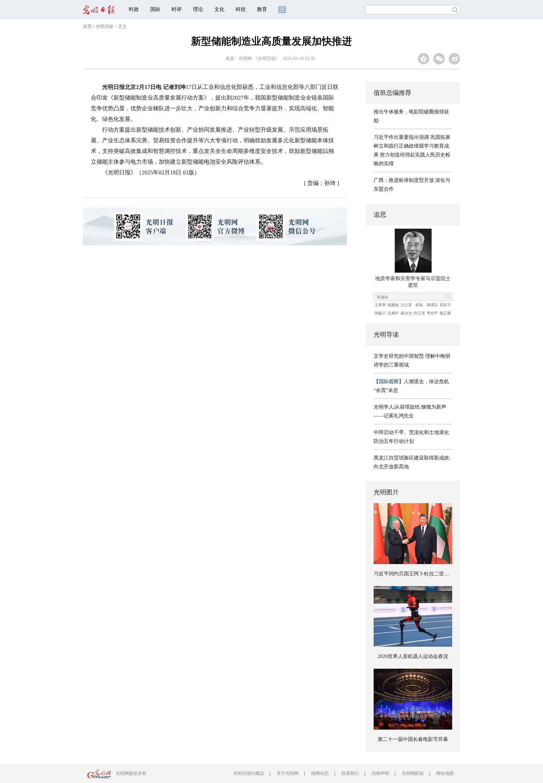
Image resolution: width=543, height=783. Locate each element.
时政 (134, 9)
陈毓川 (380, 313)
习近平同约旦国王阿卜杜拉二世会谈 (414, 573)
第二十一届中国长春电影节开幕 (413, 739)
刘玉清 (419, 313)
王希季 (380, 305)
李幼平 (432, 313)
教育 (262, 9)
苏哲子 (445, 305)
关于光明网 (288, 773)
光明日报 (104, 26)
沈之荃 (406, 305)
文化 (219, 9)
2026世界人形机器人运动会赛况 (413, 656)
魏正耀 (445, 313)
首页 (87, 26)
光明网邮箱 (413, 773)
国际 (155, 9)
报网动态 (320, 773)
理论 (198, 9)
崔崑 (419, 305)
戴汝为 (406, 313)
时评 (177, 9)
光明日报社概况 (248, 773)
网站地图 (445, 773)
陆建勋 (393, 305)
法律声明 (380, 773)
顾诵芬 (432, 305)
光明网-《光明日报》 (259, 58)
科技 (241, 9)
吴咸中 (393, 313)
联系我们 (350, 773)
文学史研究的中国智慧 (399, 356)
